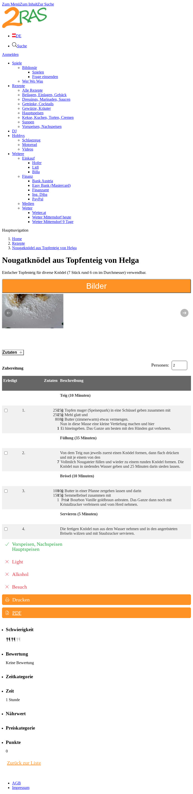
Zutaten (10, 352)
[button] (96, 599)
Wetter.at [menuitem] (39, 212)
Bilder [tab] (96, 286)
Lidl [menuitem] (35, 167)
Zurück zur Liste (24, 763)
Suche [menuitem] (22, 46)
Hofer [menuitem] (36, 163)
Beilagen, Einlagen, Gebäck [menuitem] (44, 95)
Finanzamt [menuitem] (40, 190)
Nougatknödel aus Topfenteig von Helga (44, 248)
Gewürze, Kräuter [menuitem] (36, 108)
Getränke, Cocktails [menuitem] (38, 104)
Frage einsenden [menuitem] (45, 77)
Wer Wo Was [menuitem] (32, 81)
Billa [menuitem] (36, 172)
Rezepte (18, 243)
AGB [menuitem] (16, 783)
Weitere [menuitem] (18, 154)
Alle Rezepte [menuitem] (32, 90)
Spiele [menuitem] (17, 63)
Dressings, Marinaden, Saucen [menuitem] (46, 99)
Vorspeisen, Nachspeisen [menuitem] (42, 126)
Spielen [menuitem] (38, 72)
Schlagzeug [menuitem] (31, 140)
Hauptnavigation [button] (15, 230)
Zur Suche (45, 4)
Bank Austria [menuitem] (42, 181)
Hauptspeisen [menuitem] (32, 113)
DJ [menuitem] (14, 131)
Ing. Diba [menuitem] (39, 194)
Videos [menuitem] (27, 149)
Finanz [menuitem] (27, 176)
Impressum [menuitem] (20, 787)
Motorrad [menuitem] (29, 144)
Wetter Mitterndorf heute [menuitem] (51, 217)
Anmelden (10, 54)
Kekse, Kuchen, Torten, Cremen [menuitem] (48, 117)
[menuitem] (16, 36)
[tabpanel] (96, 319)
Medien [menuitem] (28, 203)
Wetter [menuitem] (27, 208)
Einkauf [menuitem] (28, 158)
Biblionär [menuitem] (29, 67)
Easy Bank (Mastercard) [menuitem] (51, 185)
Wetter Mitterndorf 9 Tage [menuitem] (52, 222)
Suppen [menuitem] (28, 122)
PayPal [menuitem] (37, 199)
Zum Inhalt (28, 4)
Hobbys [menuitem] (18, 135)
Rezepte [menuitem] (18, 86)
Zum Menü (11, 4)
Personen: (160, 365)
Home (17, 239)
